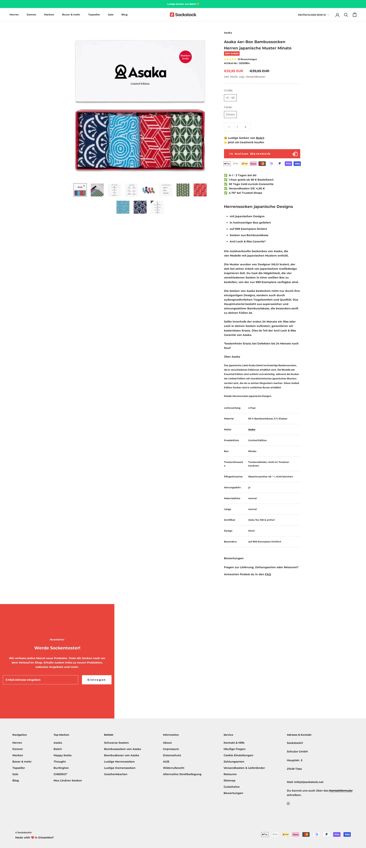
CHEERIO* (60, 774)
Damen (31, 14)
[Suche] (346, 15)
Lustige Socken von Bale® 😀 (183, 4)
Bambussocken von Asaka (122, 749)
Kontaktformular (341, 790)
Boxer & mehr (71, 14)
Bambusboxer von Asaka (121, 755)
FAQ (268, 574)
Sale (110, 14)
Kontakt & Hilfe (234, 742)
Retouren (230, 774)
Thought (60, 761)
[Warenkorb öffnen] (354, 14)
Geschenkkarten (115, 774)
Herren (14, 14)
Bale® (260, 138)
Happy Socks (62, 755)
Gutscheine (232, 786)
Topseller (94, 14)
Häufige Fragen (235, 749)
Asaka (58, 742)
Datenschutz (172, 755)
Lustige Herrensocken (119, 761)
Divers (230, 114)
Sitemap (229, 780)
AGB (166, 761)
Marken (49, 14)
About (167, 742)
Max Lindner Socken (68, 780)
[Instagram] (288, 803)
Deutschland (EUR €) (312, 14)
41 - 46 (230, 97)
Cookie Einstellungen (238, 755)
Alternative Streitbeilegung (182, 774)
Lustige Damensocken (120, 768)
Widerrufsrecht (173, 768)
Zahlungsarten (234, 761)
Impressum (171, 749)
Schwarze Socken (116, 742)
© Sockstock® (23, 832)
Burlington (61, 768)
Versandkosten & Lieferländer (244, 768)
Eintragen (96, 679)
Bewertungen (233, 793)
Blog (124, 14)
